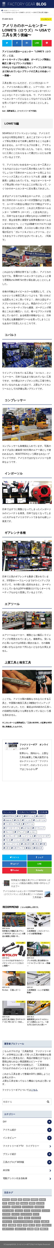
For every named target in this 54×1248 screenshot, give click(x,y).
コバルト (32, 832)
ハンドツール (26, 836)
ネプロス (6, 1214)
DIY (20, 816)
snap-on (8, 820)
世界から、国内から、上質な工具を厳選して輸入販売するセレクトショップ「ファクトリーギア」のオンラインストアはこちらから (34, 756)
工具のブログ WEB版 (28, 812)
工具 (7, 848)
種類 (36, 1229)
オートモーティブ (12, 828)
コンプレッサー (11, 836)
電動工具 (44, 1229)
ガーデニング (39, 828)
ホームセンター (35, 840)
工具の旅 (44, 812)
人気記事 (12, 1225)
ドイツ (27, 1211)
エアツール (29, 824)
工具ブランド (18, 848)
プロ (7, 840)
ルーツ (36, 1222)
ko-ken (42, 1200)
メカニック (36, 1218)
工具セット (46, 1225)
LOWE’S (41, 816)
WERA (32, 1203)
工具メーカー (20, 1229)
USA (18, 820)
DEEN (13, 1200)
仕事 (19, 1225)
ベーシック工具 (19, 840)
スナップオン (8, 1211)
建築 (29, 848)
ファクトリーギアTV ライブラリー (21, 1146)
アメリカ (27, 820)
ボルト (27, 1218)
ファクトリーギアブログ (25, 1244)
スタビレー (39, 1207)
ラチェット (7, 1222)
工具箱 (30, 1229)
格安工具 (38, 848)
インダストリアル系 (12, 824)
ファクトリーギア (42, 836)
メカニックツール (12, 844)
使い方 (31, 1225)
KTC (4, 1203)
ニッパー (46, 1211)
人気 (36, 844)
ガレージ (8, 832)
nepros (11, 1203)
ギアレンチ (20, 832)
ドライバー (36, 1211)
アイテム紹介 (9, 1129)
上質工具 (26, 844)
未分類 (6, 1170)
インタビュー (10, 812)
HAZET (26, 1200)
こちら (34, 1090)
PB (17, 1203)
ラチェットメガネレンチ (23, 1222)
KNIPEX (34, 1200)
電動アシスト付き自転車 (15, 1178)
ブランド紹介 (9, 1154)
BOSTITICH (9, 816)
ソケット (19, 1211)
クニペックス (28, 1207)
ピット (36, 1214)
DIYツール (30, 816)
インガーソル (40, 820)
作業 (43, 844)
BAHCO (6, 1200)
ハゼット (15, 1214)
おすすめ (26, 828)
